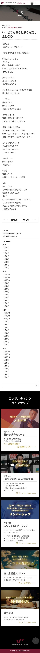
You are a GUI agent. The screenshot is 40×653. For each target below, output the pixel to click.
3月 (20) (6, 300)
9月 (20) (6, 283)
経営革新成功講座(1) (10, 236)
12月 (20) (7, 313)
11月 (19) (7, 316)
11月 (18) (7, 277)
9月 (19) (6, 321)
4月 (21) (6, 259)
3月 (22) (6, 377)
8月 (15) (6, 247)
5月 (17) (6, 256)
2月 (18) (6, 303)
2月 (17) (6, 265)
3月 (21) (6, 262)
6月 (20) (6, 330)
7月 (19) (6, 366)
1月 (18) (6, 344)
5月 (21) (6, 333)
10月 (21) (7, 357)
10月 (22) (7, 280)
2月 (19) (6, 341)
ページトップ (35, 640)
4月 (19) (6, 374)
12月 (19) (7, 274)
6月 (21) (6, 291)
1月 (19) (6, 267)
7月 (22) (6, 250)
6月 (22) (6, 253)
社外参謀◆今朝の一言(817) (12, 233)
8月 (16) (6, 286)
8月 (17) (6, 324)
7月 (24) (6, 327)
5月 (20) (6, 294)
